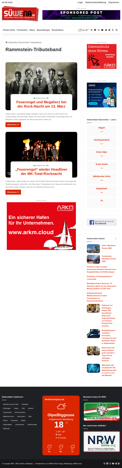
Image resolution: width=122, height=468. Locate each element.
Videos (32, 30)
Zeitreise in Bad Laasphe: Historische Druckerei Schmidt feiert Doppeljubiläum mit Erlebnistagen (101, 269)
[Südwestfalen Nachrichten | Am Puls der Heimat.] (20, 13)
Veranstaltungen (43, 30)
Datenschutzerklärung (95, 2)
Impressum (113, 2)
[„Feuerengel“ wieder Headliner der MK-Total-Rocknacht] (41, 155)
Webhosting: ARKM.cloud (73, 464)
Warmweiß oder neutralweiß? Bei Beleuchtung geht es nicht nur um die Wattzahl (109, 370)
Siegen (23, 420)
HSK (23, 408)
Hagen (16, 408)
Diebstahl (25, 404)
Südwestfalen (7, 424)
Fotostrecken (22, 30)
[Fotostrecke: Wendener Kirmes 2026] (93, 259)
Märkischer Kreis (8, 416)
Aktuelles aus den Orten (11, 404)
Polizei (5, 420)
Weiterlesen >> (13, 125)
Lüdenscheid (7, 412)
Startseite (12, 42)
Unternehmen (19, 424)
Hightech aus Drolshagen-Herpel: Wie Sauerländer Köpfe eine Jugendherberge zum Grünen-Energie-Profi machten (108, 315)
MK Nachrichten (20, 412)
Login (80, 2)
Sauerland (14, 420)
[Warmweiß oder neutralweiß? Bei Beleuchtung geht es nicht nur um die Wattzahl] (93, 368)
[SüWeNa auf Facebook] (102, 225)
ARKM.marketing (81, 8)
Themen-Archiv (9, 30)
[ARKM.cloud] (41, 226)
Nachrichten (21, 416)
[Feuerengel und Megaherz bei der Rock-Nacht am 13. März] (41, 86)
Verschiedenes (58, 30)
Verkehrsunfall (32, 424)
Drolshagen (7, 408)
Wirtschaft (6, 428)
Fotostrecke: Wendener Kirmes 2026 (109, 258)
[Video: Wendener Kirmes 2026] (93, 248)
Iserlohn (30, 408)
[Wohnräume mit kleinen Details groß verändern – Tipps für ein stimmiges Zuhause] (93, 350)
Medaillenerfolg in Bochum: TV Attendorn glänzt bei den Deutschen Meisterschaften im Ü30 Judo (101, 286)
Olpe (30, 416)
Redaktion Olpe (40, 98)
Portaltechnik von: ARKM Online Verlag (49, 464)
